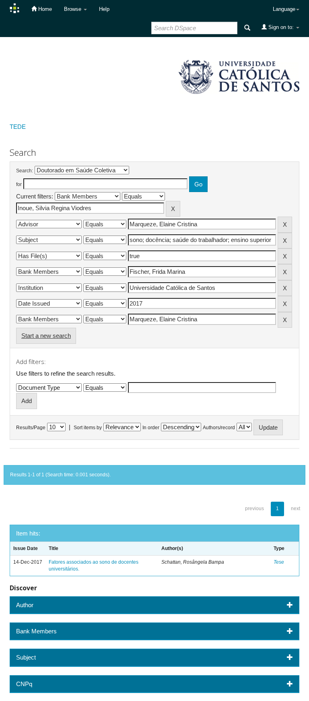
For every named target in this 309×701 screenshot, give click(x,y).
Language (284, 9)
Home (44, 9)
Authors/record (219, 427)
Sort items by (88, 427)
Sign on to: (281, 27)
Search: (24, 171)
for (19, 184)
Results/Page (30, 427)
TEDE (18, 126)
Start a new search (46, 335)
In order (150, 427)
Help (104, 9)
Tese (279, 562)
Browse (73, 9)
